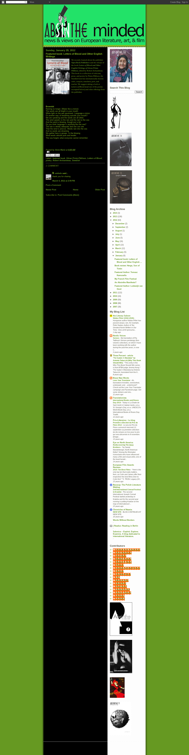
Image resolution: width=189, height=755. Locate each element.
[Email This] (47, 155)
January (119, 255)
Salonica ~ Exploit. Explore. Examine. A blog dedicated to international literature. (126, 533)
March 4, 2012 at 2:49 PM (63, 181)
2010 (115, 296)
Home (75, 190)
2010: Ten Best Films (122, 470)
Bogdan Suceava (123, 559)
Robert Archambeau (62, 160)
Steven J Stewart (123, 593)
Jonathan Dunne (123, 574)
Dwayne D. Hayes (124, 562)
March (118, 248)
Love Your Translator (122, 380)
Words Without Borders (123, 520)
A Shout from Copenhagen (128, 550)
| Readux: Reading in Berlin (125, 526)
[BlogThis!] (49, 155)
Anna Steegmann (124, 553)
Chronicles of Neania (122, 509)
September (120, 227)
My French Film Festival (126, 279)
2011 (115, 292)
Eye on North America (123, 442)
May (117, 241)
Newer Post (51, 190)
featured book (59, 158)
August (118, 231)
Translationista (119, 398)
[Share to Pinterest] (58, 155)
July (117, 234)
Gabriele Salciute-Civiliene (128, 568)
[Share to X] (52, 155)
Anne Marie (121, 556)
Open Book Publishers (80, 62)
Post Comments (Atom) (68, 195)
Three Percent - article (123, 355)
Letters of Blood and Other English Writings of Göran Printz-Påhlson (86, 68)
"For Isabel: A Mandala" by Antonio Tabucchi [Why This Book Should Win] (127, 360)
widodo (58, 173)
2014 (115, 213)
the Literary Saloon (121, 316)
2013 (115, 216)
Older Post (100, 190)
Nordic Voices (119, 336)
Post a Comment (53, 185)
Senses (116, 338)
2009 (115, 300)
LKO (118, 577)
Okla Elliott (121, 583)
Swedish (76, 160)
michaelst (120, 599)
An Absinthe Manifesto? (125, 282)
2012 (115, 220)
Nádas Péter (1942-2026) (123, 318)
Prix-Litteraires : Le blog (124, 420)
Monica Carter (122, 580)
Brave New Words (121, 378)
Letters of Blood (94, 158)
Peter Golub (121, 586)
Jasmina (120, 571)
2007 (115, 307)
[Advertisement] (80, 748)
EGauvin (120, 565)
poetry (49, 160)
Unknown (120, 596)
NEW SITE (117, 512)
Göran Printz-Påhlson (76, 158)
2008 (115, 303)
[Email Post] (75, 152)
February (119, 252)
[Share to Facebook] (55, 155)
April (117, 245)
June (117, 238)
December (120, 223)
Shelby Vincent (123, 590)
